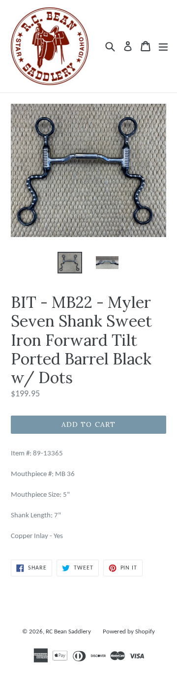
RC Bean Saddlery (68, 632)
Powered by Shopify (129, 632)
